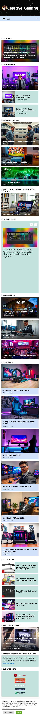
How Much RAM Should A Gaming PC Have (18, 487)
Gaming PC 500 (8, 335)
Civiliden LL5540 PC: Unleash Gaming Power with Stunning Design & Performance (25, 616)
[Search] (37, 18)
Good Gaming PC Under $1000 (14, 518)
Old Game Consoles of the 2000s (15, 162)
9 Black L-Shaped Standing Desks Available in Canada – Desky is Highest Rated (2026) (19, 251)
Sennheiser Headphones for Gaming (16, 390)
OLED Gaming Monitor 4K (12, 455)
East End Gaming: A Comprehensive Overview (19, 355)
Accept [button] (19, 712)
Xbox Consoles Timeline (11, 182)
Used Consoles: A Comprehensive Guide (19, 142)
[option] (20, 51)
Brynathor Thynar (8, 60)
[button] (35, 224)
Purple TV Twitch (10, 85)
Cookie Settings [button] (8, 712)
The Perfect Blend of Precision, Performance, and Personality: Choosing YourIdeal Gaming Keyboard (19, 55)
